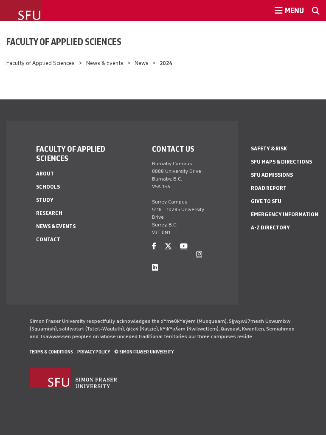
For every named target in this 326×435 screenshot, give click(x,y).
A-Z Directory (270, 227)
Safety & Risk (269, 148)
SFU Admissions (272, 174)
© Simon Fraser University (144, 352)
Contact (48, 239)
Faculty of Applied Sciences (63, 42)
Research (49, 213)
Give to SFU (266, 201)
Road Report (269, 188)
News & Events (105, 63)
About (45, 173)
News (142, 63)
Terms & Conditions (51, 352)
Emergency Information (284, 214)
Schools (48, 186)
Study (44, 199)
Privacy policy (93, 352)
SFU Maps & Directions (281, 161)
